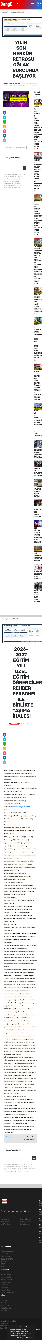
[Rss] (21, 1211)
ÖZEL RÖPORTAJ (7, 1259)
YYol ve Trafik (6, 1277)
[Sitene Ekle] (29, 1211)
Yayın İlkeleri (5, 1222)
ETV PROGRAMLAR (20, 4)
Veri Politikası (5, 1224)
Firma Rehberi (6, 1290)
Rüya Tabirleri (6, 1308)
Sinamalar (4, 1285)
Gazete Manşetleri (7, 1293)
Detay (20, 1338)
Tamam (29, 1338)
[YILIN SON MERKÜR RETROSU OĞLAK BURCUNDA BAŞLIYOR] (16, 99)
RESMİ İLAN (14, 619)
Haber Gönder (24, 1224)
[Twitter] (6, 1211)
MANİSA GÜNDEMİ (7, 1267)
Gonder (25, 168)
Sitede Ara (5, 1300)
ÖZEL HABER (5, 1256)
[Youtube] (13, 1211)
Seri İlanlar (4, 1287)
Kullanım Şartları (25, 1219)
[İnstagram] (10, 1211)
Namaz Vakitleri (6, 1280)
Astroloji (4, 1311)
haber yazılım (4, 1335)
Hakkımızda (5, 1219)
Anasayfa (5, 12)
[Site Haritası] (25, 1211)
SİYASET (4, 1262)
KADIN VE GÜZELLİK (17, 12)
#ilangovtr (10, 1137)
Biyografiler (5, 1305)
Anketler (4, 1303)
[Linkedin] (17, 1211)
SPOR (3, 1264)
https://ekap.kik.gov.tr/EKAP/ (20, 807)
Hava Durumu (6, 1275)
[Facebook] (2, 1211)
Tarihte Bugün (6, 1282)
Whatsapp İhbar (25, 1222)
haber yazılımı (5, 1330)
